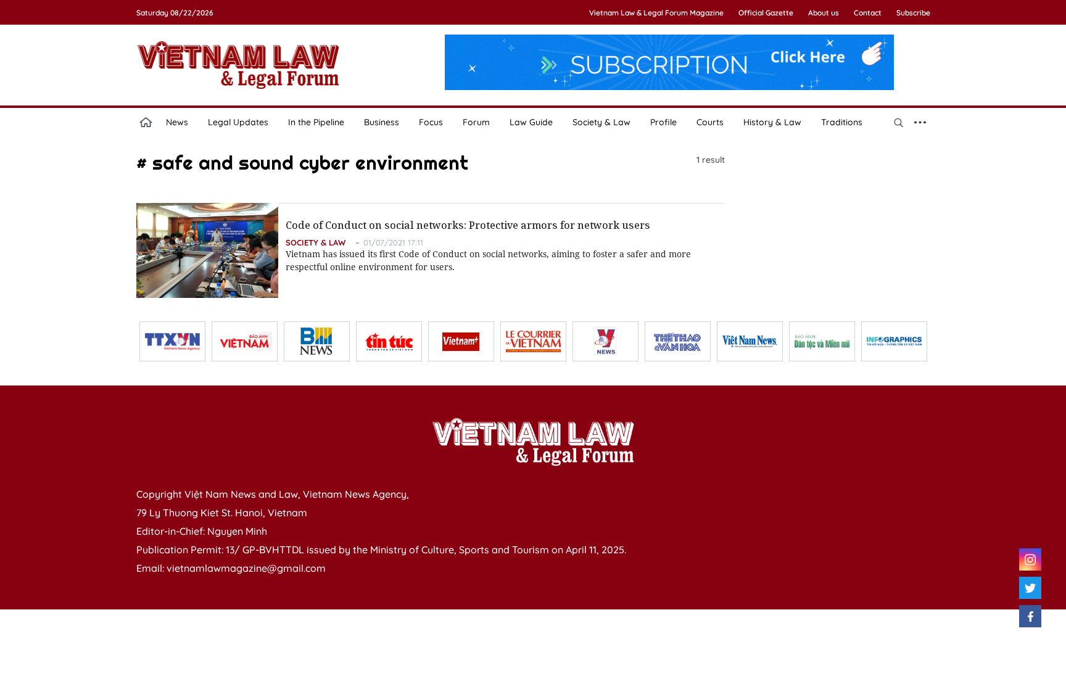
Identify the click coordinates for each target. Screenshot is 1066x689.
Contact (868, 12)
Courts (710, 122)
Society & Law (601, 122)
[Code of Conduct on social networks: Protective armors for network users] (207, 250)
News (177, 122)
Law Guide (531, 122)
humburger (920, 122)
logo (238, 64)
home (146, 122)
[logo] (533, 441)
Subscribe (913, 12)
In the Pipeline (316, 122)
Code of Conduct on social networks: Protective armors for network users (468, 225)
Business (381, 122)
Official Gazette (765, 12)
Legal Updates (238, 122)
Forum (476, 122)
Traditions (841, 122)
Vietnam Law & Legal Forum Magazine (656, 12)
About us (823, 12)
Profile (663, 122)
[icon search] (899, 122)
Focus (431, 122)
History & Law (772, 122)
